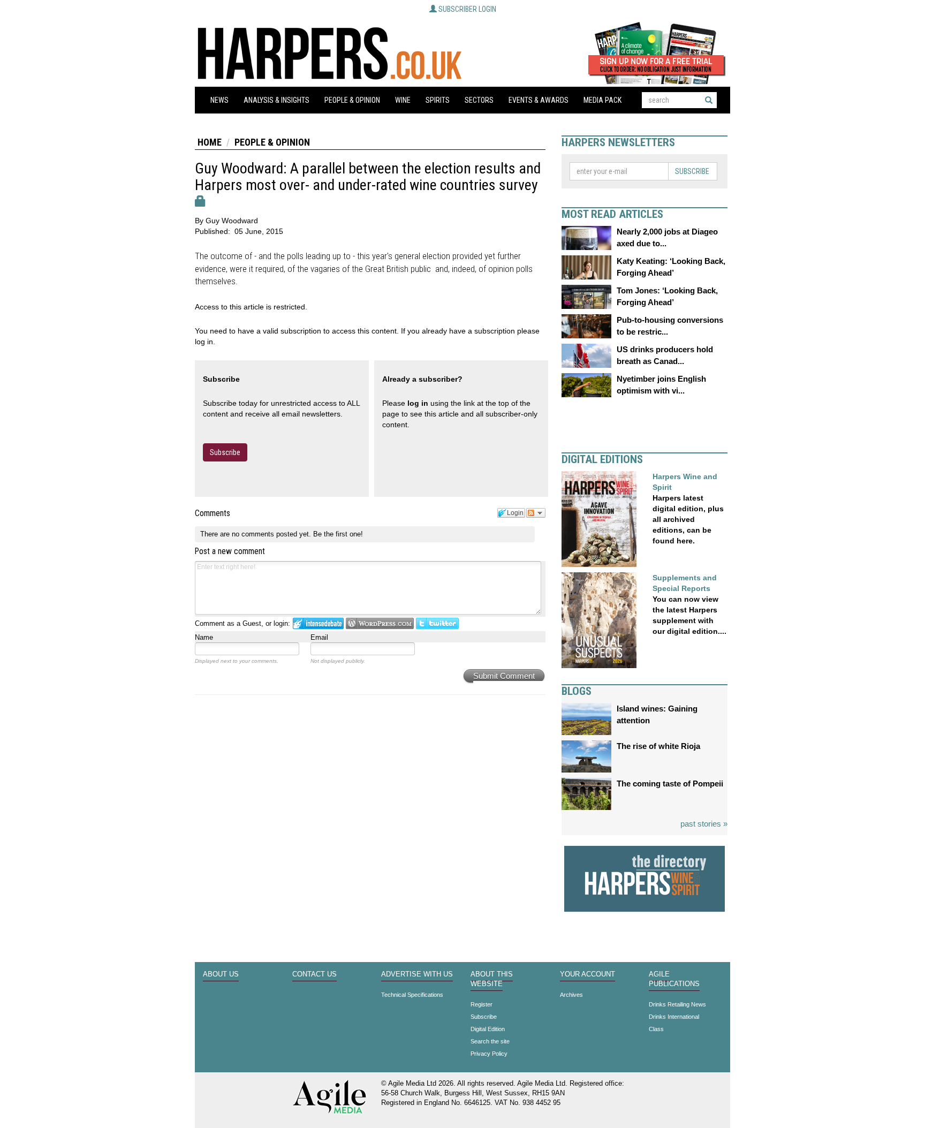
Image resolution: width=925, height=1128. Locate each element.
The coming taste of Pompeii (670, 783)
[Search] (709, 100)
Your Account (587, 974)
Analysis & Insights (276, 100)
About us (221, 974)
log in (417, 403)
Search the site (490, 1041)
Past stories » (703, 823)
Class (656, 1029)
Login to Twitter (437, 623)
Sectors (479, 100)
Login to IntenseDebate (318, 623)
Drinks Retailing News (677, 1004)
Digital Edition (488, 1029)
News (219, 100)
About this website (492, 979)
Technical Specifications (412, 994)
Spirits (438, 100)
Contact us (314, 974)
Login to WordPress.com (380, 623)
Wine (403, 100)
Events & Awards (538, 100)
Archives (571, 994)
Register (481, 1004)
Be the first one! (338, 534)
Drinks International (674, 1016)
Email (319, 637)
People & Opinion (352, 100)
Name (204, 637)
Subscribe (225, 452)
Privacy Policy (489, 1053)
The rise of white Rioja (658, 746)
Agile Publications (674, 979)
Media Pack (602, 100)
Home (210, 142)
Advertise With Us (417, 974)
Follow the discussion (535, 513)
